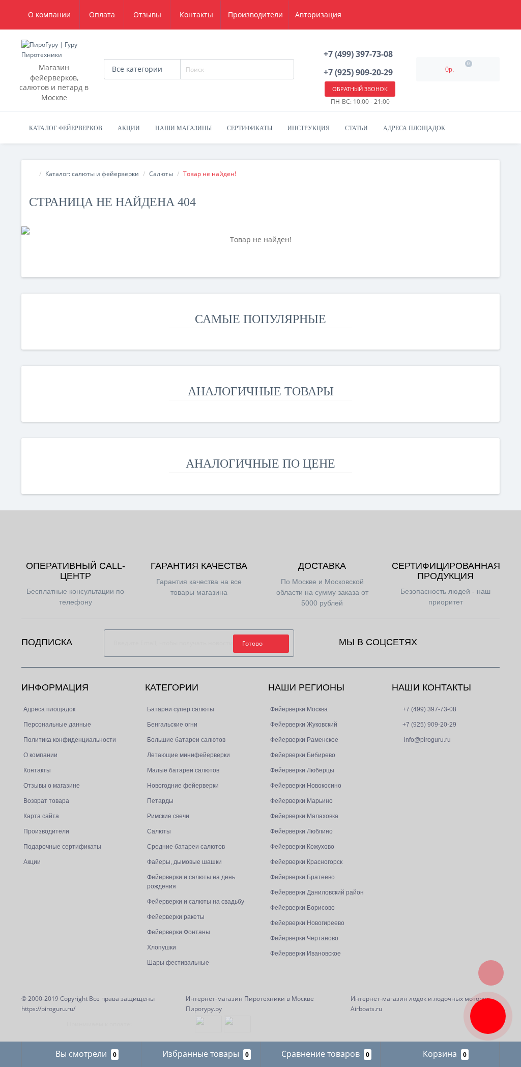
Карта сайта (41, 816)
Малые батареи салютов (183, 770)
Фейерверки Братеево (302, 877)
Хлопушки (161, 947)
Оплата (102, 14)
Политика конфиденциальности (69, 739)
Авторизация (318, 14)
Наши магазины (183, 128)
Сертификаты (249, 128)
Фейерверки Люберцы (302, 770)
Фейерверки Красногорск (306, 862)
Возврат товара (46, 800)
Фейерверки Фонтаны (178, 932)
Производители (46, 831)
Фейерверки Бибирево (302, 755)
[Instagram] (452, 640)
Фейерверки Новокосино (305, 785)
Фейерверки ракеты (176, 916)
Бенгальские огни (172, 724)
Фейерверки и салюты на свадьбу (195, 901)
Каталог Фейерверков (65, 128)
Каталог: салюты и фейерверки (92, 173)
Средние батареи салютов (186, 846)
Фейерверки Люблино (301, 831)
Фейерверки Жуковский (303, 724)
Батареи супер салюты (180, 709)
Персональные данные (57, 724)
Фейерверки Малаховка (304, 816)
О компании (49, 14)
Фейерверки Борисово (302, 907)
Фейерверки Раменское (304, 739)
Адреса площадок (414, 128)
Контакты (196, 14)
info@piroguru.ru (426, 739)
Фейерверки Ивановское (305, 953)
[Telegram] (416, 757)
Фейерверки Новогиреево (307, 923)
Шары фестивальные (178, 962)
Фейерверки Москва (299, 709)
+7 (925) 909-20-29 (429, 724)
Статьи (356, 128)
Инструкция (308, 128)
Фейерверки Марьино (301, 800)
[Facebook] (438, 640)
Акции (129, 128)
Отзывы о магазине (51, 785)
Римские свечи (168, 816)
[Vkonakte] (466, 640)
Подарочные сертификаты (62, 846)
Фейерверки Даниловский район (317, 892)
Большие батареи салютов (186, 739)
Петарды (160, 800)
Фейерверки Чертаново (304, 938)
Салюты (161, 173)
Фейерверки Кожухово (302, 846)
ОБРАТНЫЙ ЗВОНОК (360, 89)
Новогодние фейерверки (183, 785)
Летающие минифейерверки (188, 755)
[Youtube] (480, 640)
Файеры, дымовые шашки (184, 862)
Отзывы (147, 14)
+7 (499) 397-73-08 (429, 709)
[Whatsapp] (399, 756)
